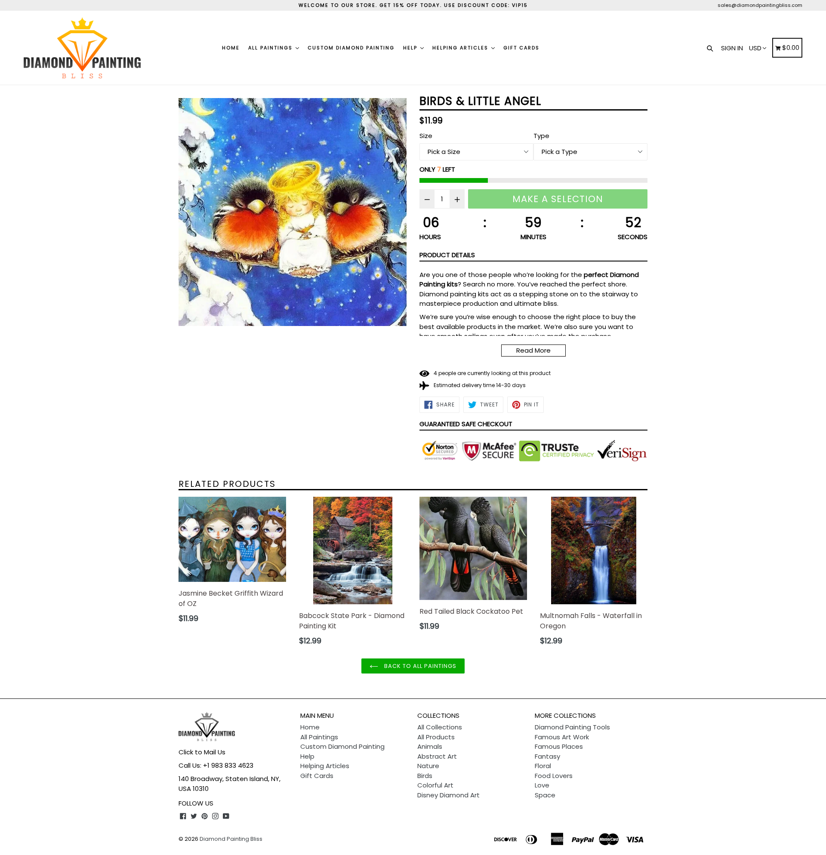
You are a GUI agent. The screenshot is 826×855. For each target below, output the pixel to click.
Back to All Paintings (419, 666)
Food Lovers (554, 775)
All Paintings (271, 47)
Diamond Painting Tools (572, 727)
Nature (428, 765)
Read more (533, 350)
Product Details (447, 254)
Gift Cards (521, 47)
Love (542, 785)
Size (425, 135)
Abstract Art (437, 756)
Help (411, 47)
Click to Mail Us (202, 752)
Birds (424, 775)
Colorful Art (435, 785)
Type (541, 135)
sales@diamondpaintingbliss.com (760, 5)
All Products (436, 736)
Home (231, 47)
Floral (543, 765)
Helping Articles (461, 47)
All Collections (439, 727)
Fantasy (547, 756)
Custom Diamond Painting (351, 47)
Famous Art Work (562, 736)
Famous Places (559, 746)
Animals (429, 746)
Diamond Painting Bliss (231, 839)
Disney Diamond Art (448, 795)
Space (545, 795)
